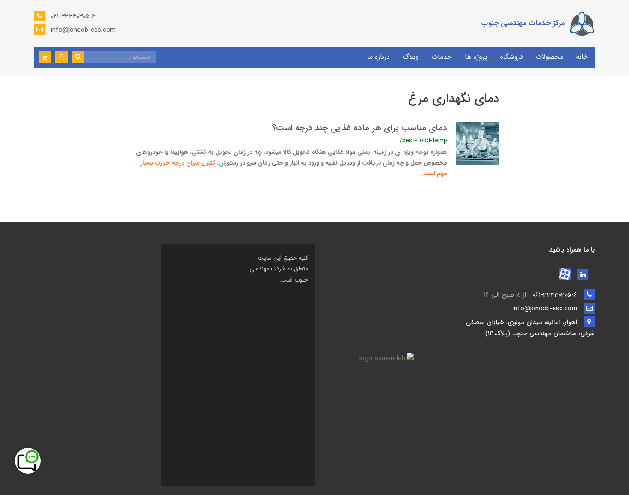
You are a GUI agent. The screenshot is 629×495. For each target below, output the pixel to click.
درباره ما (378, 56)
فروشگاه (511, 56)
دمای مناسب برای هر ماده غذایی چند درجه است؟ (359, 128)
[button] (61, 57)
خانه (582, 56)
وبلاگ (411, 56)
